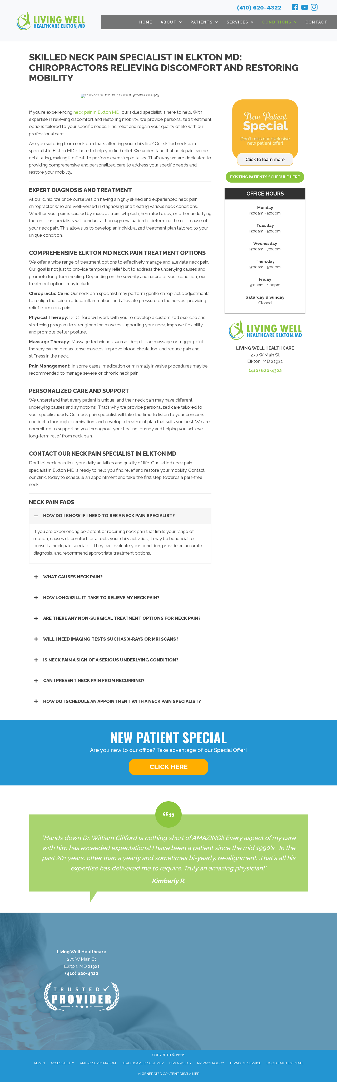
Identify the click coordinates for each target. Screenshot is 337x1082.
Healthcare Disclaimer (142, 1063)
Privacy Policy (210, 1063)
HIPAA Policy (180, 1063)
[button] (120, 515)
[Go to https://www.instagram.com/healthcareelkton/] (314, 8)
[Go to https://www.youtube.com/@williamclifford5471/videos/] (304, 8)
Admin (39, 1063)
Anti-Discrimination (98, 1063)
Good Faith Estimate (285, 1063)
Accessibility (62, 1063)
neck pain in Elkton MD (96, 112)
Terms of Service (245, 1063)
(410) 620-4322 (259, 7)
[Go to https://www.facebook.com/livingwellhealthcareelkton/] (295, 8)
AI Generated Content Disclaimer (169, 1074)
